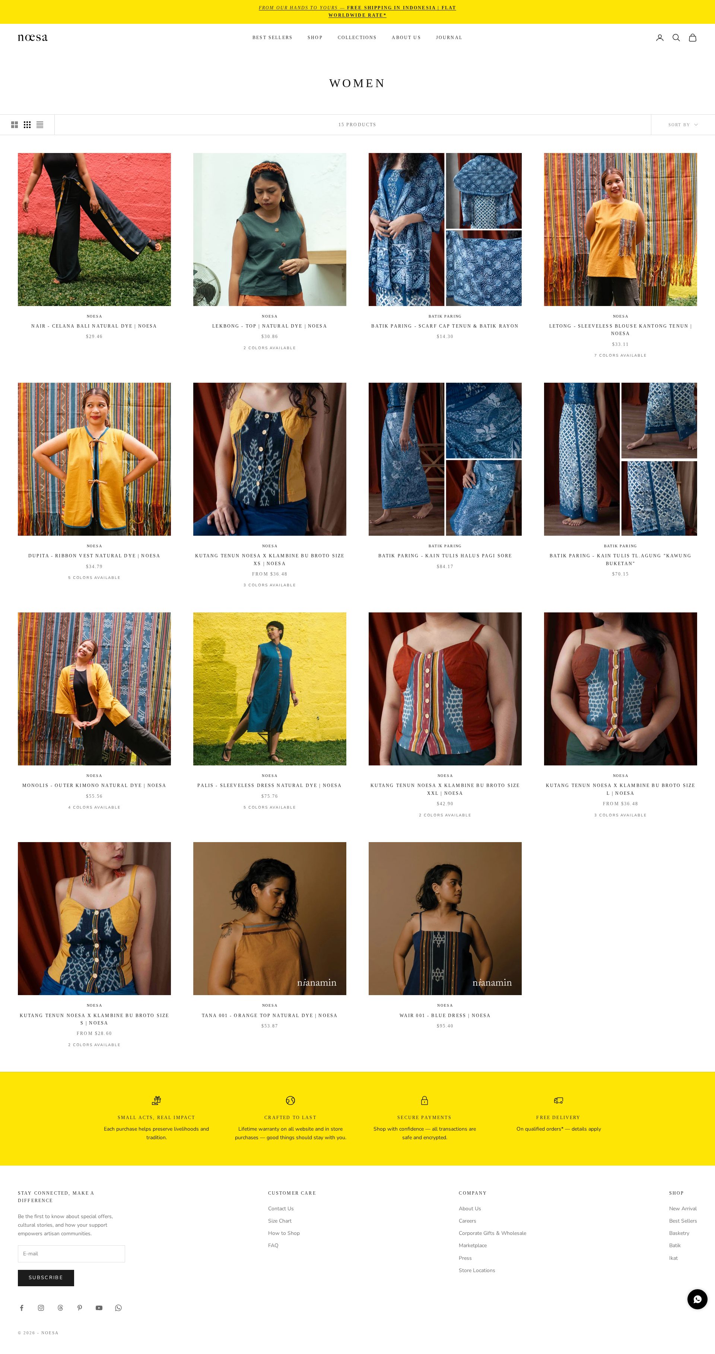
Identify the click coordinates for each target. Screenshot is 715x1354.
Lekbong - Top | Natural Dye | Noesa (269, 326)
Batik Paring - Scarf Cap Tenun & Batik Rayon (445, 326)
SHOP (315, 37)
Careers (467, 1220)
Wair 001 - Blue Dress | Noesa (445, 1015)
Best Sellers (272, 37)
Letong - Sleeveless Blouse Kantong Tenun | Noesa (620, 330)
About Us (406, 37)
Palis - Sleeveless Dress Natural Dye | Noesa (269, 785)
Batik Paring (445, 316)
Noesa (94, 316)
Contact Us (281, 1208)
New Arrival (683, 1208)
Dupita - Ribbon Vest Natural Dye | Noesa (94, 555)
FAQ (273, 1245)
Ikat (673, 1258)
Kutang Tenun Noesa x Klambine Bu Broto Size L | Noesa (621, 789)
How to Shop (284, 1233)
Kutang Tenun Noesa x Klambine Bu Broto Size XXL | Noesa (445, 789)
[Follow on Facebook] (21, 1308)
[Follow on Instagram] (41, 1308)
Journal (449, 37)
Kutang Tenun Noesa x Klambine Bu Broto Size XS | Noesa (270, 559)
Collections (357, 37)
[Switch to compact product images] (39, 125)
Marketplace (473, 1245)
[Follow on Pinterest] (79, 1308)
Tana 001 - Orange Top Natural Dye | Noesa (270, 1015)
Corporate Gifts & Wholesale (492, 1233)
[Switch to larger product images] (14, 125)
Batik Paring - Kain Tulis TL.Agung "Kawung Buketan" (621, 559)
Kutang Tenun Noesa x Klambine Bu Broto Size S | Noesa (94, 1019)
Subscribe (46, 1277)
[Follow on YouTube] (99, 1308)
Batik (675, 1245)
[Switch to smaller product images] (27, 125)
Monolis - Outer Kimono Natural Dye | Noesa (94, 785)
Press (465, 1258)
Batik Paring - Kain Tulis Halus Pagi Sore (445, 555)
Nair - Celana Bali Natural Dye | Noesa (94, 326)
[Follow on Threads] (60, 1308)
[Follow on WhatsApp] (118, 1308)
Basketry (679, 1233)
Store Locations (477, 1270)
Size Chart (280, 1220)
